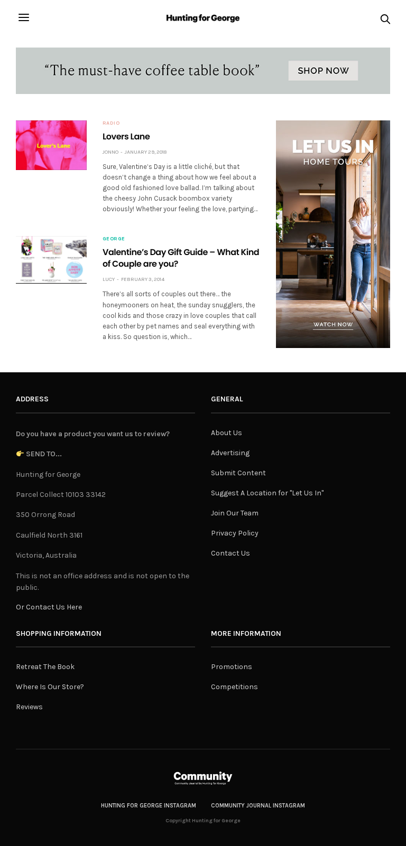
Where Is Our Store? (50, 686)
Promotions (231, 666)
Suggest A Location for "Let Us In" (267, 492)
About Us (226, 432)
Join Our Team (235, 513)
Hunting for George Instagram (148, 805)
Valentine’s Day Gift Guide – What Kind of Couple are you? (181, 258)
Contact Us (230, 553)
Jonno (110, 152)
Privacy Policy (235, 533)
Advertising (230, 452)
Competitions (234, 686)
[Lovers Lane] (51, 145)
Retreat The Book (45, 666)
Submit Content (238, 472)
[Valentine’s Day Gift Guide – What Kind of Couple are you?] (51, 259)
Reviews (29, 706)
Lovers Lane (126, 136)
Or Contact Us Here (49, 607)
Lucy (109, 279)
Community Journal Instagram (258, 805)
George (114, 238)
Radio (111, 123)
